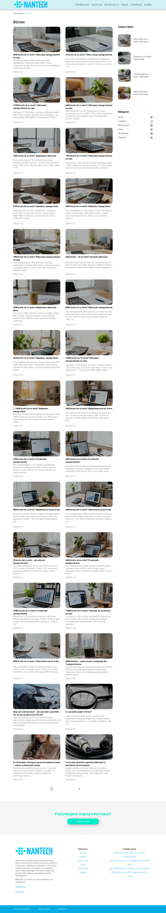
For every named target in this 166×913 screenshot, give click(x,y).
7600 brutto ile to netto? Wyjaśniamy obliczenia (34, 156)
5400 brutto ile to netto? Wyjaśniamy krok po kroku (89, 408)
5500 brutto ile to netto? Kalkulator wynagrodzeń (35, 358)
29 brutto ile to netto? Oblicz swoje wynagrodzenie (89, 55)
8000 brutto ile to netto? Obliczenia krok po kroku (36, 661)
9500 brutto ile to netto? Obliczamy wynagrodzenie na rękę (141, 40)
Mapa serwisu (44, 909)
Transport (136, 5)
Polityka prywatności (22, 909)
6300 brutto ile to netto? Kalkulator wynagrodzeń (88, 206)
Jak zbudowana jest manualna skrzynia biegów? (129, 868)
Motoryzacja (112, 5)
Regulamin (62, 909)
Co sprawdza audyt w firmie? (79, 712)
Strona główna (19, 13)
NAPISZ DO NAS (83, 821)
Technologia (82, 5)
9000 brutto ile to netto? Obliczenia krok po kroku (88, 510)
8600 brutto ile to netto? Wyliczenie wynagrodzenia (89, 307)
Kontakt (19, 892)
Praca (125, 5)
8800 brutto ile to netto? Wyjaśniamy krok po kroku (36, 510)
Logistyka (96, 5)
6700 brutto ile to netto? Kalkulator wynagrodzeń (35, 206)
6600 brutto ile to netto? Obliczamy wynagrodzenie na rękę (141, 93)
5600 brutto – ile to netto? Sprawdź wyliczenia (87, 257)
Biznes (148, 5)
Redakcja (20, 886)
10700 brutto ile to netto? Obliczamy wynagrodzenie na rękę (141, 75)
